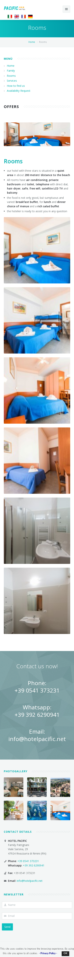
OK (65, 953)
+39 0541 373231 (37, 690)
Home (31, 42)
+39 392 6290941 (37, 714)
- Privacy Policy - (48, 953)
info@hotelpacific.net (37, 739)
